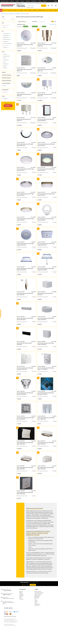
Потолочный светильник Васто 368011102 (24, 70)
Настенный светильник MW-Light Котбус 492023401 (46, 318)
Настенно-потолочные (7, 43)
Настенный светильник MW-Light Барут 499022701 (46, 443)
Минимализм (6, 63)
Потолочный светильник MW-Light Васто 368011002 (46, 418)
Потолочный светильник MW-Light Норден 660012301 (25, 244)
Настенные (22, 13)
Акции (20, 597)
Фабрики (20, 592)
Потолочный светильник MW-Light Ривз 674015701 (46, 194)
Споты (5, 27)
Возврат (17, 1)
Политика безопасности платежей (10, 616)
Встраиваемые (6, 35)
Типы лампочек (37, 604)
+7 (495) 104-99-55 (20, 6)
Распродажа (21, 595)
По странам (21, 593)
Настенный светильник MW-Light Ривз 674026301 (46, 219)
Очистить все (53, 24)
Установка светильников (39, 592)
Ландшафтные (6, 37)
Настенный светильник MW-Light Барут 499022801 (25, 468)
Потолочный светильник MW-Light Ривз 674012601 (46, 144)
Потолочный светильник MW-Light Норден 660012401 (46, 244)
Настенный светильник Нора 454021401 (45, 95)
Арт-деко (5, 54)
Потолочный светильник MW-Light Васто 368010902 (25, 418)
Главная (3, 13)
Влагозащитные (7, 33)
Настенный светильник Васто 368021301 (24, 95)
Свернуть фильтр (22, 21)
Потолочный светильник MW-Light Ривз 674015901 (25, 219)
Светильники (17, 13)
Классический (6, 59)
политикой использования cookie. (10, 621)
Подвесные (6, 47)
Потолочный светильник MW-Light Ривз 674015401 (25, 194)
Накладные (6, 41)
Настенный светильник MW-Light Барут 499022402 (25, 443)
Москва (23, 3)
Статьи (36, 602)
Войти (55, 1)
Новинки (20, 596)
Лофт (4, 61)
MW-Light (11, 13)
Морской (5, 67)
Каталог (1, 10)
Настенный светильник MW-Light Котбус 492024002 (46, 343)
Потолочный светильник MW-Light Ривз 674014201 (46, 169)
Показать (7, 105)
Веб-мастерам (37, 596)
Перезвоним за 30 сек (31, 3)
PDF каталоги (37, 605)
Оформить (33, 584)
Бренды (39, 1)
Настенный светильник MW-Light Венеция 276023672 (46, 393)
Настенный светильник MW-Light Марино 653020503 (46, 269)
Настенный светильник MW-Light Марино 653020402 (25, 269)
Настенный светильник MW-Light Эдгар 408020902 (46, 119)
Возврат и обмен (37, 595)
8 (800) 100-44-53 (20, 5)
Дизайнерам (33, 1)
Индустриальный (7, 56)
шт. (25, 584)
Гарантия (12, 1)
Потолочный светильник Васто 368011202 (45, 70)
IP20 (4, 85)
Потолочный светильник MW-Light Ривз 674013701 (25, 169)
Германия (5, 98)
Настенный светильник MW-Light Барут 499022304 (25, 493)
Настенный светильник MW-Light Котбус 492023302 (25, 318)
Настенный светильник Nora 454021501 (24, 119)
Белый (44, 26)
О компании (22, 589)
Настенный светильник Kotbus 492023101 (45, 294)
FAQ (35, 598)
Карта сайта (21, 598)
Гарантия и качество (38, 593)
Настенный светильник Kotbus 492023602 (24, 343)
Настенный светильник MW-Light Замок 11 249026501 (46, 368)
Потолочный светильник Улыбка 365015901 (25, 45)
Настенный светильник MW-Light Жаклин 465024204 (25, 393)
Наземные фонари (7, 39)
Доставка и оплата (4, 1)
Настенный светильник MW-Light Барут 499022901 (46, 468)
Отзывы (22, 1)
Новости (36, 601)
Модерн (5, 65)
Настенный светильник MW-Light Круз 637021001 (25, 294)
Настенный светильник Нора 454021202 (45, 45)
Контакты (45, 1)
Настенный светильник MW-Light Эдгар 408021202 (25, 144)
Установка (28, 1)
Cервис (36, 589)
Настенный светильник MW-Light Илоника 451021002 (25, 368)
